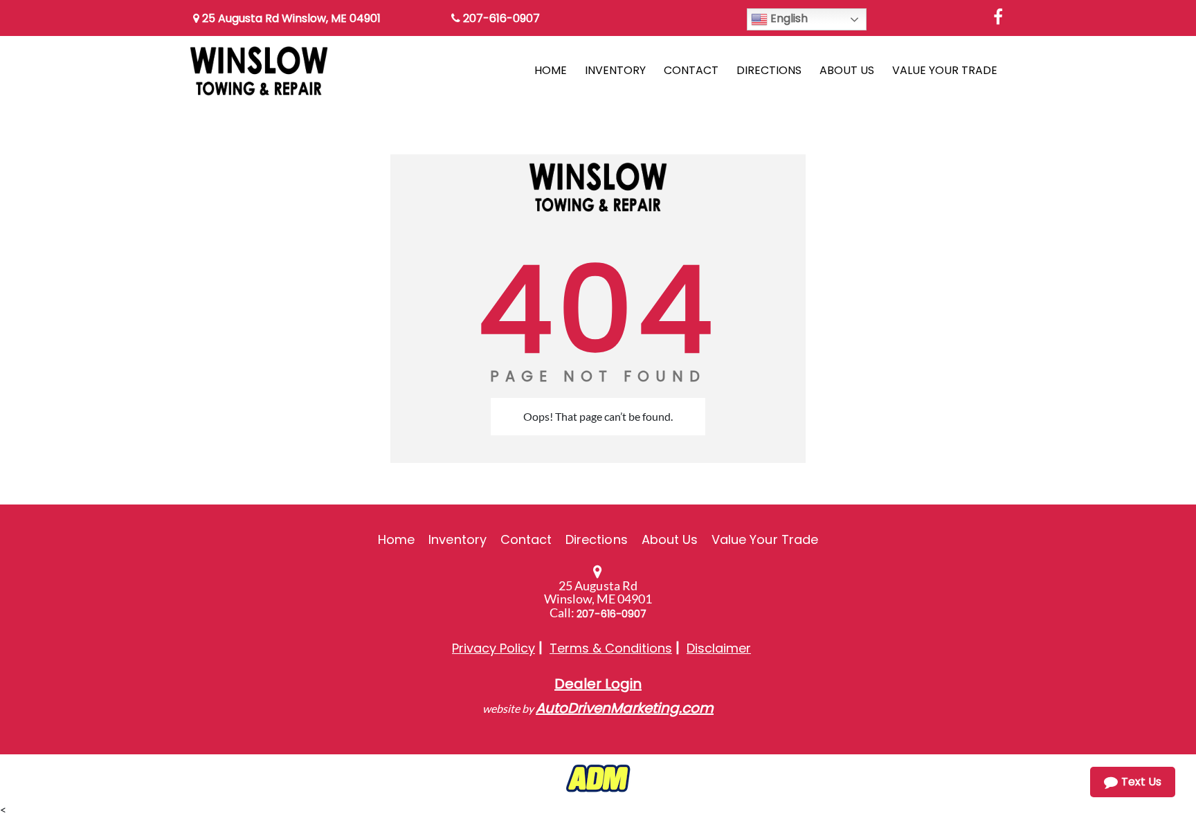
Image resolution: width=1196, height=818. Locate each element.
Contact (526, 539)
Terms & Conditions (611, 648)
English (788, 18)
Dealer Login (598, 683)
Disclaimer (719, 648)
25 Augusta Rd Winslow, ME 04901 (290, 18)
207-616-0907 (500, 18)
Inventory (457, 539)
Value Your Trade (765, 539)
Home (396, 539)
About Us (670, 539)
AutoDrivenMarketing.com (625, 708)
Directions (596, 539)
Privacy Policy (493, 648)
